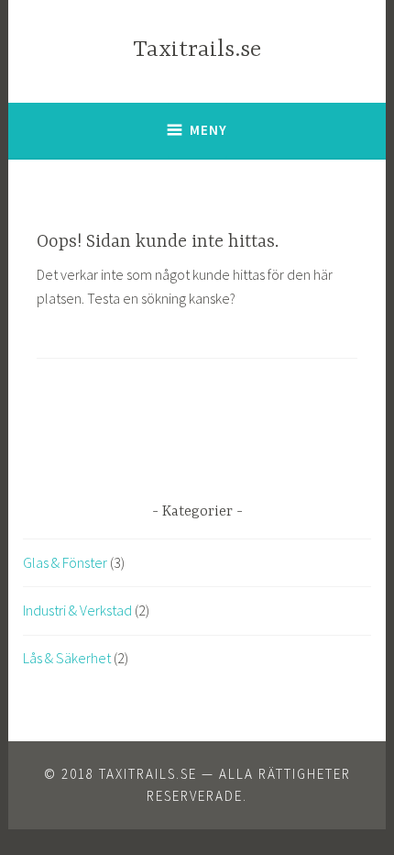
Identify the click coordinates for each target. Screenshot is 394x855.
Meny (208, 130)
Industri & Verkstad (77, 610)
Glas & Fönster (65, 562)
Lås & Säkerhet (67, 658)
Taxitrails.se (197, 50)
